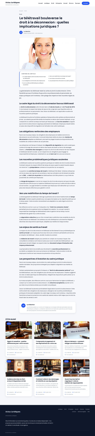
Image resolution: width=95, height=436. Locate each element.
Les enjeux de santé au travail (57, 78)
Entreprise (59, 3)
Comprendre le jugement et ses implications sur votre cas (46, 342)
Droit (52, 3)
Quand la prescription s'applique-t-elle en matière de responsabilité (74, 381)
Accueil (40, 3)
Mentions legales (82, 411)
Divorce (71, 3)
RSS (89, 411)
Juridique (47, 3)
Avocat (65, 3)
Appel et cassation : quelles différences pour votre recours (17, 342)
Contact (85, 3)
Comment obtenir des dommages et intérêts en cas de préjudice (47, 380)
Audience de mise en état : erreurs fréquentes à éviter (16, 380)
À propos (77, 3)
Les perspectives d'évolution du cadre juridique (62, 80)
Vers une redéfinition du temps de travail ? (60, 76)
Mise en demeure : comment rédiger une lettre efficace (74, 342)
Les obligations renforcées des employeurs (34, 80)
